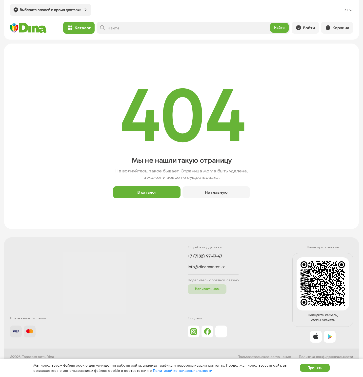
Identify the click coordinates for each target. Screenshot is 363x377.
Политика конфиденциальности (326, 357)
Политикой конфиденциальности (182, 370)
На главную (216, 192)
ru (345, 10)
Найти (279, 27)
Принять (314, 368)
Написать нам (207, 289)
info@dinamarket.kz (206, 266)
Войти (309, 27)
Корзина (340, 27)
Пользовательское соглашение (264, 357)
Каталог (83, 27)
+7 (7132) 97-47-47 (205, 256)
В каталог (146, 192)
